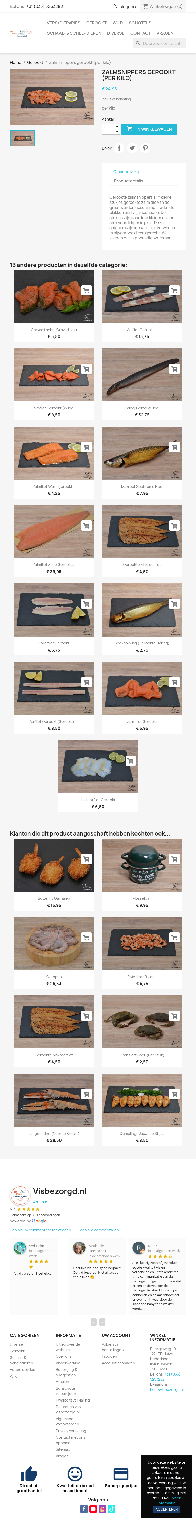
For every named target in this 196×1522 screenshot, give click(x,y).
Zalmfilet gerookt (142, 721)
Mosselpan (142, 898)
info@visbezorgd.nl (167, 1389)
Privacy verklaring (71, 1430)
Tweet (132, 148)
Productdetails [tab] (128, 181)
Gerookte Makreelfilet (142, 564)
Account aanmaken (118, 1363)
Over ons (64, 1356)
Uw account (116, 1335)
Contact (140, 33)
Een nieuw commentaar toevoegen (40, 1230)
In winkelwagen (149, 129)
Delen (119, 148)
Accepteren (167, 1509)
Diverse (116, 33)
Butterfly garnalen (54, 898)
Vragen (165, 33)
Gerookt (96, 23)
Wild (118, 23)
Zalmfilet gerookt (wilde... (54, 408)
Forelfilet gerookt (54, 643)
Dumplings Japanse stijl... (142, 1133)
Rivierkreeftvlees (142, 976)
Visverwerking (68, 1363)
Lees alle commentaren (98, 1230)
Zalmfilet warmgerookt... (54, 486)
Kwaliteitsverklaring (73, 1400)
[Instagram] (102, 1509)
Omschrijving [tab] (126, 171)
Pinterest (145, 148)
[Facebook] (84, 1509)
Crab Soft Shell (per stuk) (142, 1055)
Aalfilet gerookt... (142, 329)
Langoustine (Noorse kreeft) (54, 1133)
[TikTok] (111, 1509)
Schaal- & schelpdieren (74, 33)
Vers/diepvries (63, 23)
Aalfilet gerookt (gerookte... (54, 721)
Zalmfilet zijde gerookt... (54, 564)
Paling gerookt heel (142, 408)
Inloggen (109, 1356)
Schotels (140, 23)
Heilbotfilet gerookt (98, 799)
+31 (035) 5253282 (44, 6)
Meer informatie (169, 1500)
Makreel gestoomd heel (142, 486)
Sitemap (63, 1449)
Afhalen (62, 1381)
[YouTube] (93, 1509)
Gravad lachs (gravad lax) (54, 329)
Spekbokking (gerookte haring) (142, 643)
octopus (54, 976)
